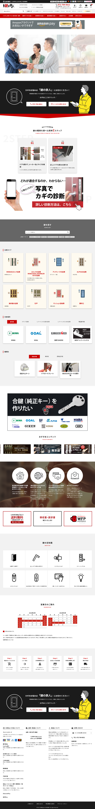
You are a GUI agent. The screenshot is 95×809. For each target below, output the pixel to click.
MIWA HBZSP (43, 236)
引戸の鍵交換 (57, 11)
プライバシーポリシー (62, 804)
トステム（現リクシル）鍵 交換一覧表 (11, 15)
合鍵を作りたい (62, 15)
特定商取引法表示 (50, 804)
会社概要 (71, 15)
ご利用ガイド (30, 804)
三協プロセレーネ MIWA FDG (77, 11)
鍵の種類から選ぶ (51, 15)
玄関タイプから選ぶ (27, 15)
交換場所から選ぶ (39, 15)
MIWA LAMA (68, 11)
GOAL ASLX (63, 11)
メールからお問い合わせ (59, 104)
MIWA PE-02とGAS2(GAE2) (48, 11)
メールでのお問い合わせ (79, 733)
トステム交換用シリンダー (37, 11)
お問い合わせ (78, 15)
